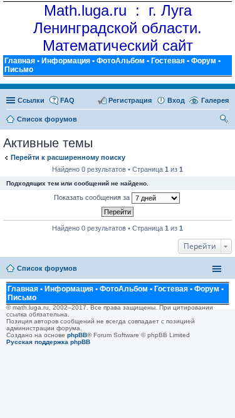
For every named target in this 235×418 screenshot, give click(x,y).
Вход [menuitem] (176, 100)
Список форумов (47, 268)
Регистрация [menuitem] (130, 100)
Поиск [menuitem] (224, 120)
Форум (203, 60)
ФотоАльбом (121, 60)
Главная (19, 60)
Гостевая (168, 60)
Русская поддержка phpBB (48, 341)
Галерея (215, 100)
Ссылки (31, 100)
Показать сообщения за (93, 197)
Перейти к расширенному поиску (68, 157)
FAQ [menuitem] (67, 100)
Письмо (18, 69)
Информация (65, 60)
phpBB (77, 335)
